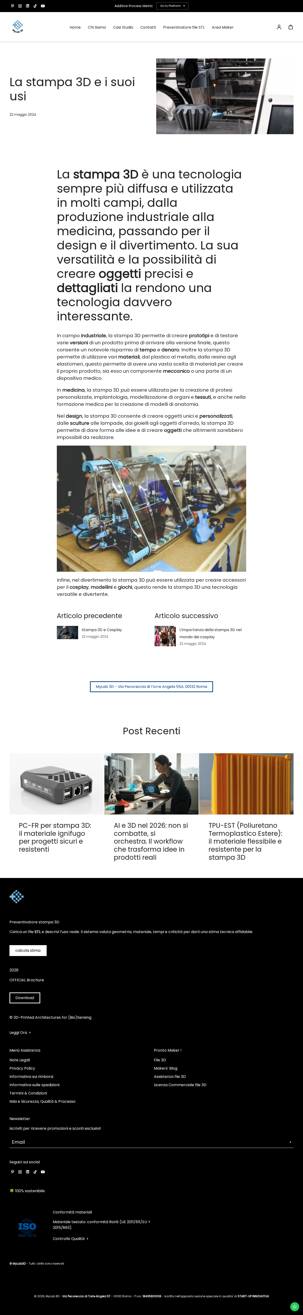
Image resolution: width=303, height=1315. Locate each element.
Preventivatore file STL (184, 27)
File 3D (160, 1060)
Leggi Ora (18, 1032)
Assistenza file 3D (170, 1076)
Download (24, 998)
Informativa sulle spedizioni (34, 1085)
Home (75, 27)
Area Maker (223, 27)
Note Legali (19, 1060)
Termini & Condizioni (28, 1093)
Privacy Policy (22, 1068)
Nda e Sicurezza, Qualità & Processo (42, 1101)
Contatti (148, 27)
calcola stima (27, 950)
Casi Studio (123, 27)
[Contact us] (294, 1306)
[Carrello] (291, 27)
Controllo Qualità (69, 1238)
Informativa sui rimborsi (31, 1076)
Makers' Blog (165, 1068)
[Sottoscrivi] (290, 1142)
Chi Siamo (97, 27)
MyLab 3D (52, 1296)
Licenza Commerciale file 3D (180, 1085)
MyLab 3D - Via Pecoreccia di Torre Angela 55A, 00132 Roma (151, 686)
